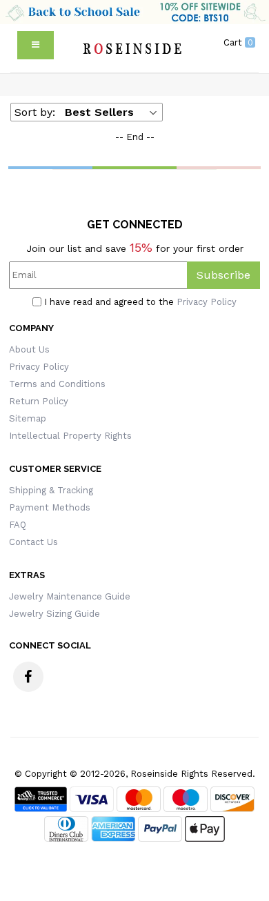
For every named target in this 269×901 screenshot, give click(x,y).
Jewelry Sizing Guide (54, 613)
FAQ (17, 524)
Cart (238, 42)
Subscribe (223, 274)
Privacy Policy (207, 302)
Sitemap (27, 418)
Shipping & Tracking (51, 490)
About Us (29, 349)
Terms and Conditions (57, 384)
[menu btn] (35, 45)
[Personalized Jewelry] (131, 48)
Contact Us (33, 542)
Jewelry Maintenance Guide (69, 596)
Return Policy (38, 401)
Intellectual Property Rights (70, 435)
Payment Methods (49, 507)
